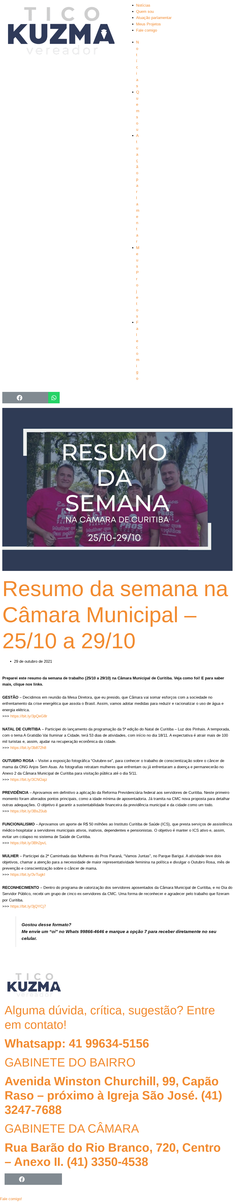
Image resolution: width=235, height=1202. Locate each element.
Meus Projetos (148, 24)
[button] (11, 1199)
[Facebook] (19, 397)
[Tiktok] (42, 397)
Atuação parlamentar (154, 18)
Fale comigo (146, 30)
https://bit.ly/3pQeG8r (28, 716)
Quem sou (145, 11)
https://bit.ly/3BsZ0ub (28, 811)
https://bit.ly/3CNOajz (28, 779)
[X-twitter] (33, 1179)
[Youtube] (31, 397)
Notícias (143, 5)
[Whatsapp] (54, 397)
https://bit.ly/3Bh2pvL (28, 843)
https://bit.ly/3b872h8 (28, 748)
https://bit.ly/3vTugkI (27, 874)
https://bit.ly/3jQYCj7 (28, 906)
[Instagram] (8, 397)
